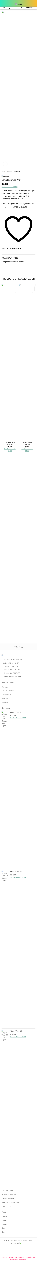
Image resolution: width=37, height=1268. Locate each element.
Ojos (3, 1228)
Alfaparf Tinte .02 (16, 1031)
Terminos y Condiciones (10, 1203)
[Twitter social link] (16, 1)
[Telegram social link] (23, 1)
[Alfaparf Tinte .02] (5, 1108)
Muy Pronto (6, 698)
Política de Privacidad (9, 1195)
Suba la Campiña (8, 691)
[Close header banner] (2, 1253)
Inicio (3, 171)
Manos (9, 171)
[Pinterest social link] (18, 1)
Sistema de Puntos (8, 1199)
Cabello (4, 1216)
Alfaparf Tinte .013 (16, 712)
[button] (15, 290)
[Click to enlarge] (5, 164)
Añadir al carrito (20, 207)
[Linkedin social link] (21, 1)
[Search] (30, 5)
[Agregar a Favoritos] (15, 287)
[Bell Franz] (18, 646)
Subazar (5, 687)
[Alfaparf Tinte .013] (5, 789)
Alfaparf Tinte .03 (16, 872)
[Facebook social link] (14, 1)
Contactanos (6, 1206)
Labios (4, 1220)
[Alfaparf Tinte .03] (5, 949)
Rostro (4, 1232)
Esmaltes (17, 171)
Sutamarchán (6, 695)
